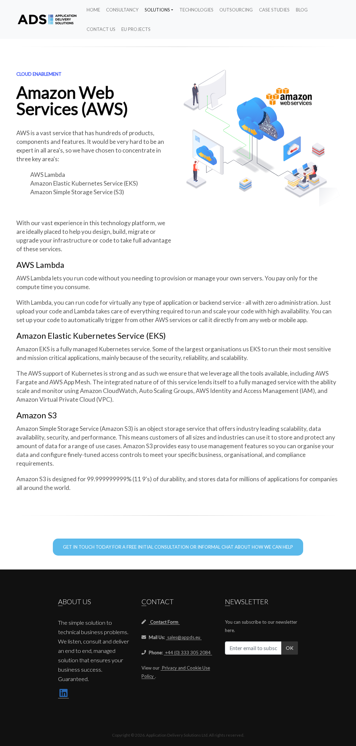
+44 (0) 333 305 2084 (188, 652)
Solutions (157, 10)
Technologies (196, 10)
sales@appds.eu (183, 637)
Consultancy (122, 10)
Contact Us (101, 29)
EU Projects (136, 29)
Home (93, 10)
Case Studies (274, 10)
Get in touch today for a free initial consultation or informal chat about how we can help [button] (178, 547)
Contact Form (164, 622)
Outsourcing (236, 10)
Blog (302, 10)
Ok (289, 648)
